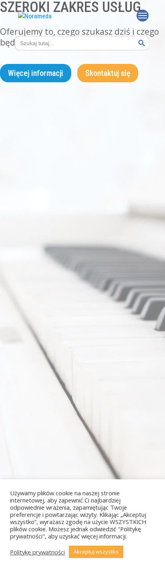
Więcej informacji (35, 73)
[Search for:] (71, 43)
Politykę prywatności (37, 552)
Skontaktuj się (107, 73)
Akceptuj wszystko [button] (96, 551)
